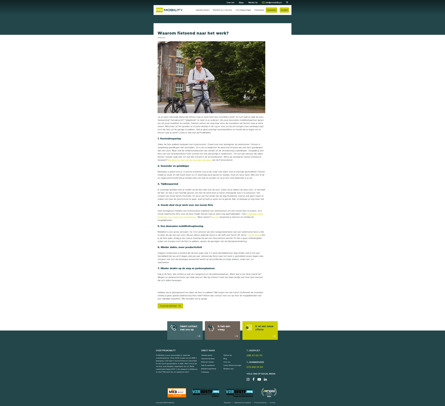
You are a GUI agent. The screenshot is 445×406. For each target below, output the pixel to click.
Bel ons (215, 217)
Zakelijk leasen (202, 10)
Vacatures (271, 10)
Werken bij (252, 3)
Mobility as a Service (222, 10)
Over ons (230, 3)
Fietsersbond (254, 235)
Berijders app (228, 369)
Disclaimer (227, 403)
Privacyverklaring (260, 403)
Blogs (241, 3)
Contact (284, 10)
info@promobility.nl (273, 3)
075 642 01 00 (255, 367)
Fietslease (259, 10)
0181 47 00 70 (254, 355)
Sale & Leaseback (208, 365)
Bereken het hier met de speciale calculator (189, 160)
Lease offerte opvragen (232, 365)
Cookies (272, 403)
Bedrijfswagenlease (208, 369)
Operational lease (208, 359)
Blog (225, 359)
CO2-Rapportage (243, 10)
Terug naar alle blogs (168, 306)
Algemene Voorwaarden (242, 403)
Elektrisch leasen (207, 362)
